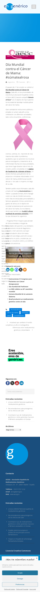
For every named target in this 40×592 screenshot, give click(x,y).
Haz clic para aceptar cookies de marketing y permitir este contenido (20, 255)
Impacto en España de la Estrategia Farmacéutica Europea (20, 540)
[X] (21, 270)
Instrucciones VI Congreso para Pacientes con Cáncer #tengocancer (20, 281)
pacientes (25, 313)
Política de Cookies (9, 589)
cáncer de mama (12, 313)
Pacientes (22, 82)
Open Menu (33, 7)
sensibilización (19, 315)
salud (9, 315)
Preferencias (20, 584)
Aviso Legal (32, 589)
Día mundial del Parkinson (18, 287)
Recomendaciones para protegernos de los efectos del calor (20, 410)
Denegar (20, 579)
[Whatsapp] (12, 270)
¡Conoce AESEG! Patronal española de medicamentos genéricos (20, 403)
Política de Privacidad (22, 589)
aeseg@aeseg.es (16, 492)
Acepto (20, 573)
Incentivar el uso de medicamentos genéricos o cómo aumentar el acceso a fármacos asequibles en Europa (21, 417)
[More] (25, 270)
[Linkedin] (8, 270)
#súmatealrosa (16, 310)
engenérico (11, 82)
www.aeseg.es (15, 494)
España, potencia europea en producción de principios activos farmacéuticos (19, 532)
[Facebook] (16, 270)
